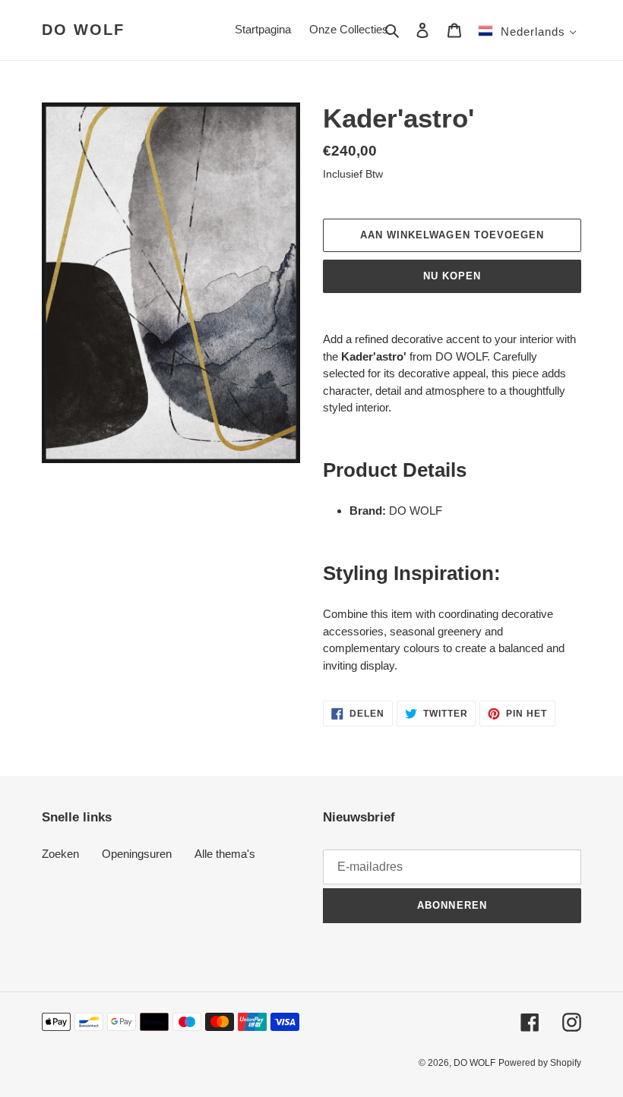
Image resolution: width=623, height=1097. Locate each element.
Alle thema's (224, 853)
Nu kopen (452, 276)
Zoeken (60, 853)
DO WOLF (83, 29)
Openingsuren (137, 853)
